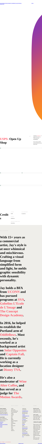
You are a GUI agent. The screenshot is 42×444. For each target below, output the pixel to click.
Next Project (40, 443)
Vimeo (1, 426)
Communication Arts (25, 415)
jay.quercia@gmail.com (4, 414)
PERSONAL (2, 4)
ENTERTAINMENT (7, 3)
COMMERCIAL (14, 3)
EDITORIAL (19, 3)
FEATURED (2, 3)
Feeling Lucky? (21, 443)
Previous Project (2, 443)
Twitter (1, 425)
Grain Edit (24, 419)
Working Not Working (4, 424)
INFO (32, 3)
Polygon (23, 424)
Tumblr (1, 423)
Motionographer (25, 428)
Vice (23, 436)
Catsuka (23, 414)
